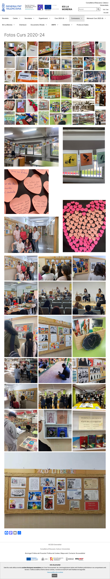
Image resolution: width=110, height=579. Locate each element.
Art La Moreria (7, 25)
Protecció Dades (83, 25)
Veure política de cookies (55, 572)
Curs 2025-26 (59, 18)
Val (104, 9)
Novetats (5, 18)
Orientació (22, 25)
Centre (15, 18)
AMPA (53, 25)
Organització (43, 18)
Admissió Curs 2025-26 (95, 18)
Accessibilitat (80, 553)
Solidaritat (66, 25)
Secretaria (28, 18)
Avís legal (28, 553)
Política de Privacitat (39, 553)
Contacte (72, 553)
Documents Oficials (37, 25)
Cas (107, 9)
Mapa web (64, 553)
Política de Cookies (53, 553)
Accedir (106, 12)
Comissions (75, 18)
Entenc (54, 575)
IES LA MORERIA (67, 8)
